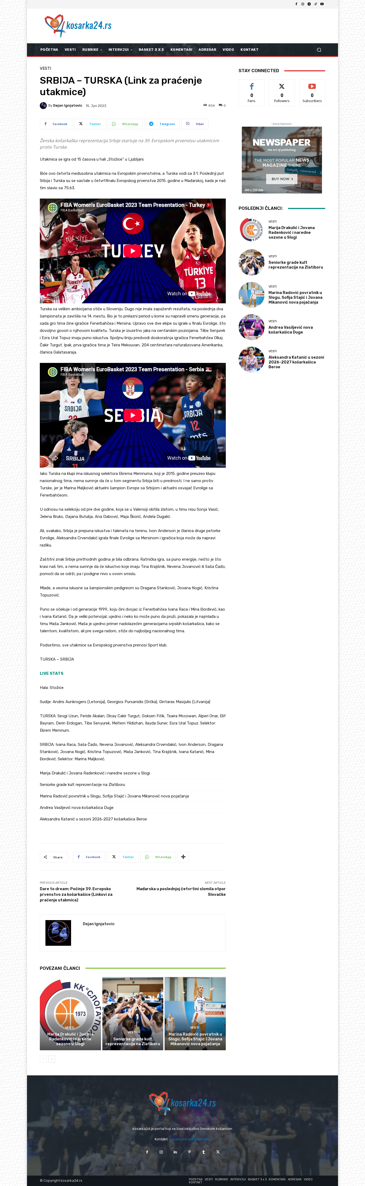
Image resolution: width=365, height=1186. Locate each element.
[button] (319, 50)
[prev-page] (43, 1059)
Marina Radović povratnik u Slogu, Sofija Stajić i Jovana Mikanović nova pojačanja (114, 796)
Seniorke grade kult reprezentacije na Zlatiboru (82, 784)
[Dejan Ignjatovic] (44, 105)
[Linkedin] (175, 1152)
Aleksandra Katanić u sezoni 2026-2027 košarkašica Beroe (93, 819)
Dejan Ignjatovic (67, 105)
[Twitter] (218, 1152)
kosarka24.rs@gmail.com (189, 1139)
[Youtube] (322, 4)
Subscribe (312, 84)
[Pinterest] (189, 1152)
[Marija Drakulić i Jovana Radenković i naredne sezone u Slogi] (70, 1013)
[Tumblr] (204, 1152)
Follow (282, 84)
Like (252, 84)
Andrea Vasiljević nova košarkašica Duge (77, 807)
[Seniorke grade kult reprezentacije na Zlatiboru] (133, 1013)
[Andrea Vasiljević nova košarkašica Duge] (252, 327)
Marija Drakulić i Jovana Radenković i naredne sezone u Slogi (95, 773)
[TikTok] (315, 4)
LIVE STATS (51, 673)
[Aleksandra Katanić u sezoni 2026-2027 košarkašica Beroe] (252, 360)
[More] (183, 857)
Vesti (45, 69)
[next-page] (51, 1059)
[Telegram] (309, 4)
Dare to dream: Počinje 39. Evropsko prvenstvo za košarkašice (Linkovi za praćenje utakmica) (76, 894)
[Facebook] (296, 4)
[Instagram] (303, 4)
